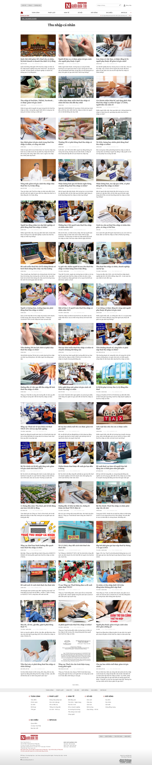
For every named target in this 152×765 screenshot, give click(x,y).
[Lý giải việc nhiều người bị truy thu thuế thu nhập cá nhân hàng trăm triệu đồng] (76, 253)
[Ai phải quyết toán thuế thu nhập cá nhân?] (76, 611)
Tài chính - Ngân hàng (63, 229)
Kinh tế (66, 12)
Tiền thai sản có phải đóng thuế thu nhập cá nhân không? (38, 665)
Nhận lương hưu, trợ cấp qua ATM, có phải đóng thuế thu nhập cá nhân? (113, 185)
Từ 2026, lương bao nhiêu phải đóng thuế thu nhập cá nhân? (112, 143)
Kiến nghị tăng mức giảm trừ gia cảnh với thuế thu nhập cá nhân (74, 388)
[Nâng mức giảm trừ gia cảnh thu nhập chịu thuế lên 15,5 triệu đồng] (38, 170)
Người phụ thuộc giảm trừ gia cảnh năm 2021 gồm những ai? (112, 626)
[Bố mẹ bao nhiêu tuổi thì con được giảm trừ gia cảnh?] (76, 413)
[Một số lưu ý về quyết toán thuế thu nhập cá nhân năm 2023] (76, 294)
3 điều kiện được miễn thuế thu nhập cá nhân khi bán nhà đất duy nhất (74, 101)
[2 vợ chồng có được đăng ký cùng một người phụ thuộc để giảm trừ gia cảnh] (113, 294)
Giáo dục (89, 702)
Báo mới (127, 736)
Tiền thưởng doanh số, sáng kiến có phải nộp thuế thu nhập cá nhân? (112, 348)
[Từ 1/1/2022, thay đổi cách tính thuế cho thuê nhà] (76, 532)
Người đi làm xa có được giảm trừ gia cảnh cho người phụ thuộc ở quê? (75, 60)
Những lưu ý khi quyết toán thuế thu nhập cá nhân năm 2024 (74, 226)
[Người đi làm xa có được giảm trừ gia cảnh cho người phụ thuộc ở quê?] (76, 45)
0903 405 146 (25, 757)
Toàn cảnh (35, 12)
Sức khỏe (108, 702)
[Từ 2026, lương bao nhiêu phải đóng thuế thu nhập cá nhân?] (113, 129)
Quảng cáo (37, 5)
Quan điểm (34, 723)
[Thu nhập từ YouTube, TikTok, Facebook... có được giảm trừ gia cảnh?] (38, 87)
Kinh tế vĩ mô (24, 63)
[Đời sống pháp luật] (112, 761)
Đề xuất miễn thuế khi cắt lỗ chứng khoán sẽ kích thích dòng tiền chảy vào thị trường (38, 267)
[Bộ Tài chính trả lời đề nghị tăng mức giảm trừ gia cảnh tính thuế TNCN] (38, 453)
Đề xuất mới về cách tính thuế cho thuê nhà (38, 585)
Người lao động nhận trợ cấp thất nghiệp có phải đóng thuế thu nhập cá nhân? (38, 226)
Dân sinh (98, 229)
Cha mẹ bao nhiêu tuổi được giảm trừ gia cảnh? (112, 665)
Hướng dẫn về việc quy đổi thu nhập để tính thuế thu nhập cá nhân (38, 388)
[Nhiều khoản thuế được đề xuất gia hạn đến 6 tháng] (76, 453)
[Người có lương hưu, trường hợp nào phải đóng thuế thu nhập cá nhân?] (38, 294)
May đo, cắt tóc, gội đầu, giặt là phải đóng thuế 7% (37, 626)
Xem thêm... (76, 685)
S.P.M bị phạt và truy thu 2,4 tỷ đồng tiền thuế (112, 388)
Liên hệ (24, 5)
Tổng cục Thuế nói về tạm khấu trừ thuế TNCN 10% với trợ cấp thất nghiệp (36, 428)
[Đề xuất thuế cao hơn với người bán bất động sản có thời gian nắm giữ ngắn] (113, 453)
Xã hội (80, 12)
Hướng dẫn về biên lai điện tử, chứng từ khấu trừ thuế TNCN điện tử (74, 507)
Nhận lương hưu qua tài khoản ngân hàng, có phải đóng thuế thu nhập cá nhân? (75, 185)
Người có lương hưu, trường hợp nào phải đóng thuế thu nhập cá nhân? (37, 309)
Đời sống (94, 12)
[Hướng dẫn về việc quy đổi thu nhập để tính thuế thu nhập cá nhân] (38, 374)
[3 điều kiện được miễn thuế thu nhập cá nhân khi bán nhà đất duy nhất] (76, 87)
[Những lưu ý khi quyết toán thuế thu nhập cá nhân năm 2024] (76, 212)
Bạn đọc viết (34, 728)
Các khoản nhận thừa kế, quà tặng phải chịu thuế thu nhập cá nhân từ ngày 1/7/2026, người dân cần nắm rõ (113, 102)
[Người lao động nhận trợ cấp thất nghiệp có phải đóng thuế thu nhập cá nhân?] (38, 212)
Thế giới (33, 709)
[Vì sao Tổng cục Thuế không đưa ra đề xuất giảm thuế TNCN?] (76, 572)
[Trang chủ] (76, 5)
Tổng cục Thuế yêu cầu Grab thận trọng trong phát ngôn (73, 665)
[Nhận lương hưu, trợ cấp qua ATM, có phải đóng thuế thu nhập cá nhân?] (113, 170)
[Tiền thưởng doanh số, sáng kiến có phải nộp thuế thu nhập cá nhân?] (113, 334)
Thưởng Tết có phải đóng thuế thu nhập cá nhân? (75, 143)
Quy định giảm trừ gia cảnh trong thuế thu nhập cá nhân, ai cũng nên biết (37, 143)
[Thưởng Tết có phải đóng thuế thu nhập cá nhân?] (76, 129)
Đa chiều (109, 12)
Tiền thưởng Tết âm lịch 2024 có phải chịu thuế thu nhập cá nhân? (37, 348)
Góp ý (30, 5)
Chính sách (61, 63)
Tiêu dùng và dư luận (74, 712)
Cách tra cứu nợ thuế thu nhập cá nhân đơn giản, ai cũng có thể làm (113, 226)
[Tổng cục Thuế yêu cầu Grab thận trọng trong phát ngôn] (76, 651)
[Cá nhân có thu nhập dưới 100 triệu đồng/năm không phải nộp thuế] (113, 572)
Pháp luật (51, 12)
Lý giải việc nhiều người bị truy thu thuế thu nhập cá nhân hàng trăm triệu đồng (75, 267)
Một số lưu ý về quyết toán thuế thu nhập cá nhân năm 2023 (75, 309)
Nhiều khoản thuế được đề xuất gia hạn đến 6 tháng (75, 467)
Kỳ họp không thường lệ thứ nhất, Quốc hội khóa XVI (88, 15)
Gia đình (107, 700)
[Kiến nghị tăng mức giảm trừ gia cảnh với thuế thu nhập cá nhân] (76, 374)
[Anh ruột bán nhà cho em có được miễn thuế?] (113, 413)
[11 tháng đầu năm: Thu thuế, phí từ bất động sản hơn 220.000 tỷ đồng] (38, 492)
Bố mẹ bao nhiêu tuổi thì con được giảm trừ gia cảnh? (75, 428)
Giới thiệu (108, 736)
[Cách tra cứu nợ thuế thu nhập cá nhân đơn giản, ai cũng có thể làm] (113, 212)
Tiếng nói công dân (55, 707)
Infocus (124, 12)
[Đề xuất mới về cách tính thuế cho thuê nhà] (38, 572)
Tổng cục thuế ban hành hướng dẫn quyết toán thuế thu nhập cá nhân (37, 546)
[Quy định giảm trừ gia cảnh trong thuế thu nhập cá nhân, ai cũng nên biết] (38, 129)
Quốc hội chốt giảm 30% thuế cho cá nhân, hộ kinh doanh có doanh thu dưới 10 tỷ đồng (38, 60)
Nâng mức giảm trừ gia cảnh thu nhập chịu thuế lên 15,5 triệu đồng (37, 185)
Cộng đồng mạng (110, 707)
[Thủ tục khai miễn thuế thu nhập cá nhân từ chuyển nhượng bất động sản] (76, 334)
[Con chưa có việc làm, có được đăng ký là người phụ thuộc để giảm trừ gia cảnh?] (113, 45)
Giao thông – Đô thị (92, 709)
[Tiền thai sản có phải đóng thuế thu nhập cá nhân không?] (38, 651)
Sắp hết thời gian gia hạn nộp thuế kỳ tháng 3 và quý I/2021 (113, 546)
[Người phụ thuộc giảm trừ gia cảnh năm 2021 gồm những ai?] (113, 611)
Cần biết (107, 704)
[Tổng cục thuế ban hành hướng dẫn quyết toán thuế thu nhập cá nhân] (38, 532)
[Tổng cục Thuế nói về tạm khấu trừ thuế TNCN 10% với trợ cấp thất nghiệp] (38, 413)
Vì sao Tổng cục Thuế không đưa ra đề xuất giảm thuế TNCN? (75, 586)
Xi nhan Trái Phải (36, 726)
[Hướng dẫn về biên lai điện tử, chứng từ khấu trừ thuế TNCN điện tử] (76, 492)
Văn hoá (89, 704)
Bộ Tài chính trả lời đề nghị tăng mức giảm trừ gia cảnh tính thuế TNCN (37, 467)
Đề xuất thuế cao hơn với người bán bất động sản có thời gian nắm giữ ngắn (111, 467)
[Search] (120, 5)
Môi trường (90, 707)
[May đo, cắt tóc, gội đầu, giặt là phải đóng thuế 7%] (38, 611)
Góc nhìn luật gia (100, 352)
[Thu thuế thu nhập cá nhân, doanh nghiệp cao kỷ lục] (113, 253)
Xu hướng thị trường (74, 709)
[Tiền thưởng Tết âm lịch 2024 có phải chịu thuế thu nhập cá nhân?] (38, 334)
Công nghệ (71, 714)
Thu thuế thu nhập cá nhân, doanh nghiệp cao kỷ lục (113, 267)
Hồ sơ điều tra (53, 704)
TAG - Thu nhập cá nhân (29, 18)
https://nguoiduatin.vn (26, 742)
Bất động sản (99, 471)
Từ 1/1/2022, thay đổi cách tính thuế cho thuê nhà (74, 546)
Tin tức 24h (118, 736)
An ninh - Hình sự (54, 709)
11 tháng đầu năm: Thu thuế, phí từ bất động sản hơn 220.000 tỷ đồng (38, 507)
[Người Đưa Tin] (53, 737)
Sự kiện (98, 629)
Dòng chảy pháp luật (55, 700)
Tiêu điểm (34, 700)
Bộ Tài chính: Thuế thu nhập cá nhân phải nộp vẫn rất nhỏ (112, 507)
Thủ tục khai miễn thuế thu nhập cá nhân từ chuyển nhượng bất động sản (75, 348)
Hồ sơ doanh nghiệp (74, 707)
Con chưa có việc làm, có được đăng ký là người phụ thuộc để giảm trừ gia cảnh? (112, 60)
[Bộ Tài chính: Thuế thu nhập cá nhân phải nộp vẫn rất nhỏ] (113, 492)
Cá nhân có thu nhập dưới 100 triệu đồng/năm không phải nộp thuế (110, 586)
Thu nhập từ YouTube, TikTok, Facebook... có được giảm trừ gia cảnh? (37, 101)
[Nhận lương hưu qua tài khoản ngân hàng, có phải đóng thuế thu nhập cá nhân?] (76, 170)
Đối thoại (23, 471)
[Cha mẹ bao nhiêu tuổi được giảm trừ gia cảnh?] (113, 651)
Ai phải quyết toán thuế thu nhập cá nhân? (75, 625)
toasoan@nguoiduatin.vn (28, 759)
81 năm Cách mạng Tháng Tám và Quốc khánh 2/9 (116, 15)
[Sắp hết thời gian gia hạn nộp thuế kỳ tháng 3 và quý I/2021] (113, 532)
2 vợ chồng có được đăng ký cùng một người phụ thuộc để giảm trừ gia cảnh (113, 309)
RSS (101, 736)
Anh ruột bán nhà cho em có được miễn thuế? (111, 428)
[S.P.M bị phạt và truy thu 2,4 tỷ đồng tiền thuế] (113, 374)
